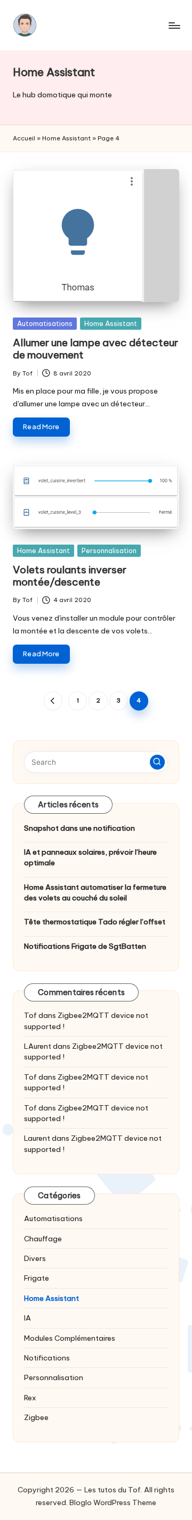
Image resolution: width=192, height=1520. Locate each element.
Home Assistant (66, 138)
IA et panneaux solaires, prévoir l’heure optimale (90, 857)
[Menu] (174, 25)
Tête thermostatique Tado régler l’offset (94, 921)
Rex (30, 1397)
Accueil (24, 138)
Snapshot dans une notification (79, 828)
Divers (35, 1258)
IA (27, 1318)
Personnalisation (109, 550)
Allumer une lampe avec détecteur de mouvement (95, 348)
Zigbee (36, 1417)
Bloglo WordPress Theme (112, 1502)
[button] (53, 700)
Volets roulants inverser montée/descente (69, 575)
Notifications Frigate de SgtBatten (85, 946)
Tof (30, 1015)
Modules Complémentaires (69, 1338)
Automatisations (45, 323)
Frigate (36, 1278)
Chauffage (43, 1238)
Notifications (47, 1358)
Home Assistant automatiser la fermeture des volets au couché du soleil (95, 892)
